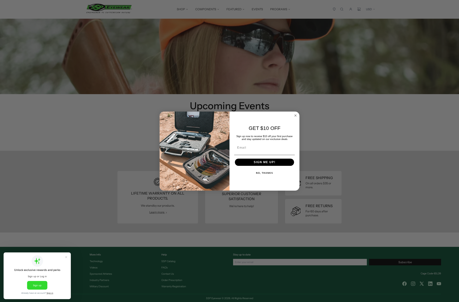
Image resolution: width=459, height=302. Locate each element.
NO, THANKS (264, 173)
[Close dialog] (295, 115)
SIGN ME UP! (264, 162)
